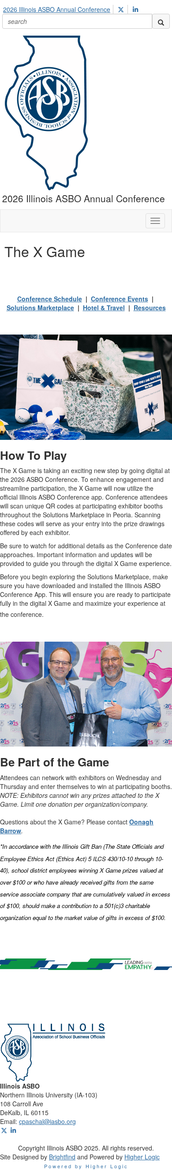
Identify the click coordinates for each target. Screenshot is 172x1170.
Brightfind (62, 1156)
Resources (150, 307)
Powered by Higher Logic (86, 1166)
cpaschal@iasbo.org (47, 1121)
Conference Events (119, 298)
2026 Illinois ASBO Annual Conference (56, 9)
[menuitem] (59, 8)
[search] (161, 21)
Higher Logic (142, 1156)
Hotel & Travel (104, 307)
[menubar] (73, 8)
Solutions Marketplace (40, 307)
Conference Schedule (49, 298)
